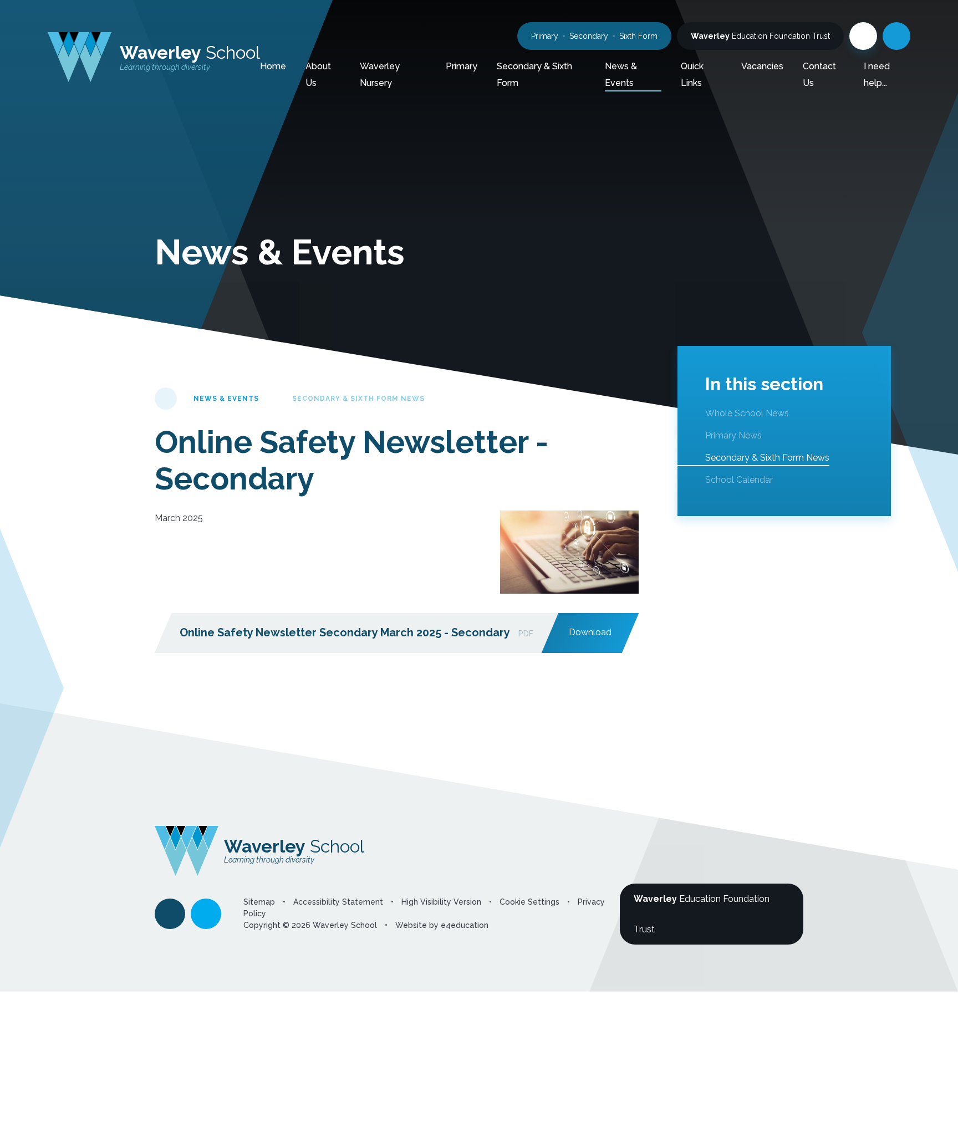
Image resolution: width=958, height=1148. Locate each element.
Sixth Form (638, 36)
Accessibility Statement (338, 901)
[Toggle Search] (896, 36)
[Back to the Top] (170, 914)
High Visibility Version (441, 901)
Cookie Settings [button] (529, 901)
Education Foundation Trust (760, 36)
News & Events (226, 398)
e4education (464, 925)
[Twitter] (863, 36)
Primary (544, 36)
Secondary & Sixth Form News (358, 398)
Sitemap (259, 901)
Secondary (588, 36)
